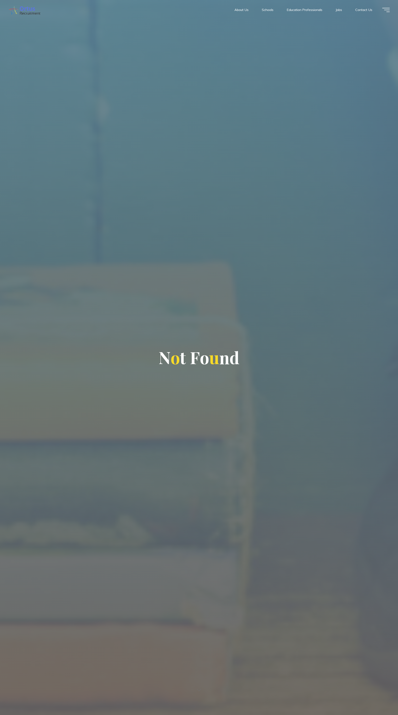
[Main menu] (386, 10)
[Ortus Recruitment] (24, 10)
